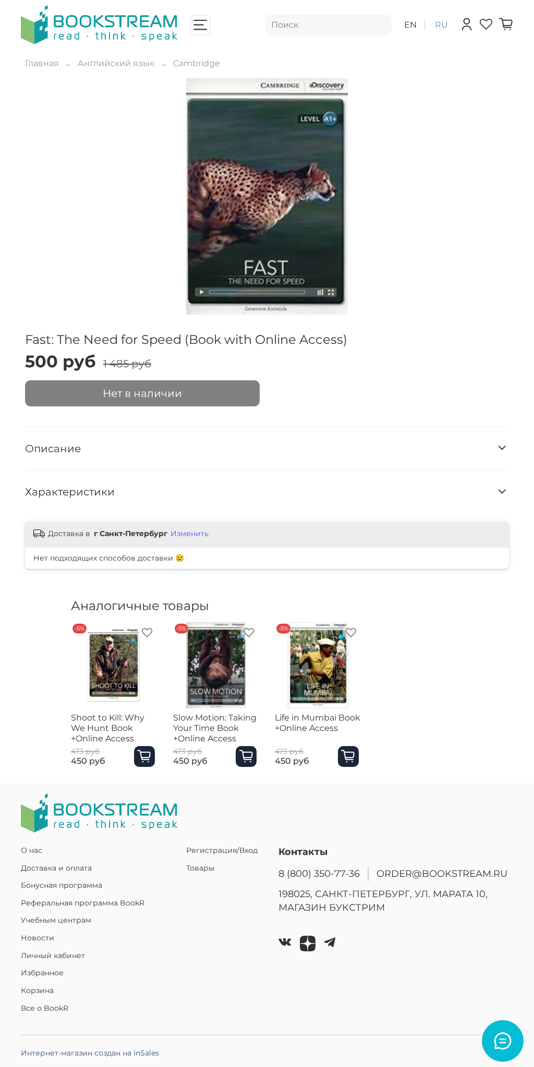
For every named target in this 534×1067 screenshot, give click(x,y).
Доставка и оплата (56, 868)
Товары (200, 868)
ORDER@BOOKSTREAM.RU (442, 873)
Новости (37, 937)
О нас (31, 850)
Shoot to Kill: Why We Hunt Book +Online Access (107, 727)
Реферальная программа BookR (82, 903)
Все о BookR (44, 1008)
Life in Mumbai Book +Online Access (317, 722)
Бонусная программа (61, 885)
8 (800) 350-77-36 (319, 873)
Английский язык (116, 63)
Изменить (190, 533)
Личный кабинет (53, 955)
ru (441, 25)
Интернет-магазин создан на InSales (90, 1053)
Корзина (37, 990)
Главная (42, 63)
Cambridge (196, 63)
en (410, 25)
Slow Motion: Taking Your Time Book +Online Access (215, 727)
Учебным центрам (56, 920)
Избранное (42, 972)
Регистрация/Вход (222, 850)
